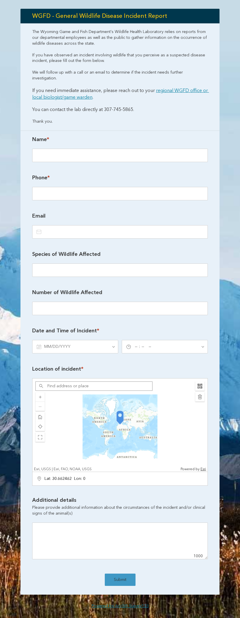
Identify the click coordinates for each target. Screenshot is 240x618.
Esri (203, 469)
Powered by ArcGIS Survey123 (120, 606)
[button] (40, 437)
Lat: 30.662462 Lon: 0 (64, 478)
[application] (120, 425)
